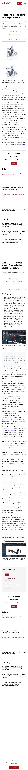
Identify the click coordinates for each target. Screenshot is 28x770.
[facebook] (9, 39)
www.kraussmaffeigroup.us (17, 144)
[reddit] (16, 39)
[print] (25, 39)
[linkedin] (11, 39)
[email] (19, 39)
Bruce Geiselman (14, 278)
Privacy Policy (14, 763)
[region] (14, 764)
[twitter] (14, 39)
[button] (3, 3)
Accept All (14, 767)
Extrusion (4, 11)
